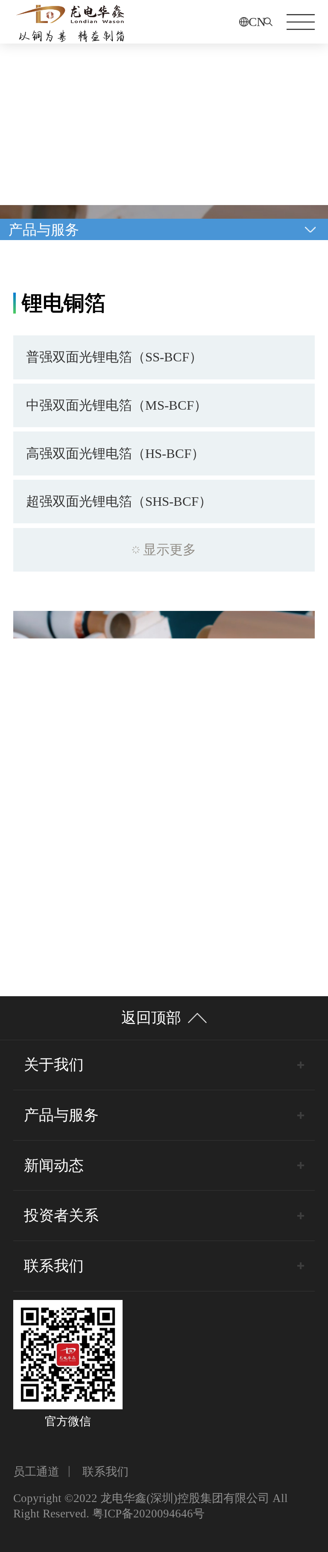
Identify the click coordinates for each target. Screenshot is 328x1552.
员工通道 (36, 1471)
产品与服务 (44, 229)
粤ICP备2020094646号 (148, 1513)
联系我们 (105, 1471)
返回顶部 (151, 1017)
